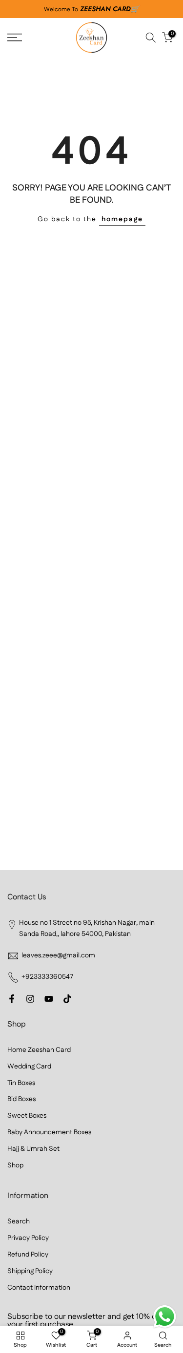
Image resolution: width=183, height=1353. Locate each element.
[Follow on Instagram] (30, 999)
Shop (15, 1165)
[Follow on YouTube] (48, 999)
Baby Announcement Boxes (49, 1132)
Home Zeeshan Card (39, 1050)
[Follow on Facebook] (11, 999)
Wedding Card (29, 1066)
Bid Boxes (21, 1099)
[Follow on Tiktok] (67, 999)
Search (18, 1221)
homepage (122, 219)
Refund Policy (27, 1254)
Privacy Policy (28, 1238)
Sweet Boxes (26, 1116)
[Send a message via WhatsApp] (164, 1316)
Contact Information (38, 1288)
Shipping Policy (30, 1271)
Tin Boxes (21, 1083)
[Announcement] (91, 9)
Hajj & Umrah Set (33, 1149)
